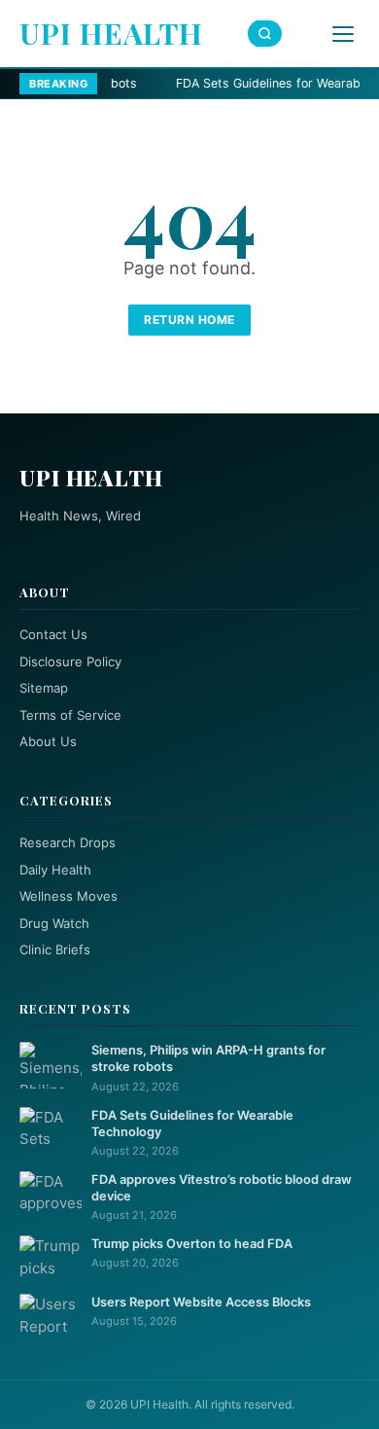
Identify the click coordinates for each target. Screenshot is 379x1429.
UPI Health (111, 33)
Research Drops (67, 842)
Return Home (189, 319)
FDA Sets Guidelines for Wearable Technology (192, 1123)
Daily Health (55, 869)
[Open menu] (343, 34)
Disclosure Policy (70, 661)
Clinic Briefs (54, 949)
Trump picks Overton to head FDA (192, 1243)
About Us (48, 741)
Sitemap (43, 688)
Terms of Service (70, 715)
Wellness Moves (68, 896)
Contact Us (53, 634)
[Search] (265, 33)
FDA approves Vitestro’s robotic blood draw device (221, 1187)
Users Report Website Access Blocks (201, 1302)
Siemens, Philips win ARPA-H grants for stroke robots (208, 1058)
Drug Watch (54, 923)
